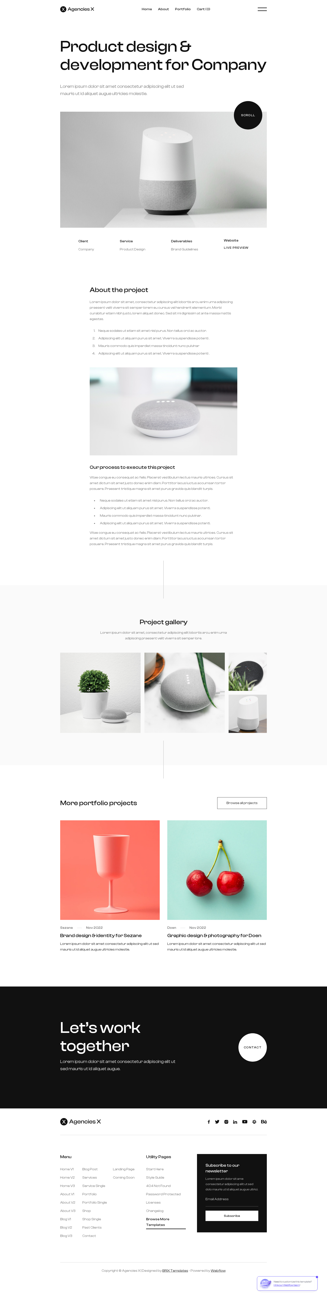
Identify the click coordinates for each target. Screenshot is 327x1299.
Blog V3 (66, 1236)
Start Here (155, 1169)
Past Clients (92, 1228)
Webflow (218, 1271)
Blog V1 (65, 1219)
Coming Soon (124, 1178)
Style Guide (155, 1178)
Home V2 (67, 1178)
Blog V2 (66, 1228)
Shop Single (91, 1219)
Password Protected (163, 1194)
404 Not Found (158, 1186)
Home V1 (67, 1169)
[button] (203, 9)
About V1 (67, 1194)
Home (147, 9)
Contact (89, 1236)
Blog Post (90, 1169)
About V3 (68, 1211)
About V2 (67, 1203)
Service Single (93, 1186)
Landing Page (124, 1169)
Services (89, 1178)
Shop (86, 1211)
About (163, 9)
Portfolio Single (94, 1203)
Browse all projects (242, 803)
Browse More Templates (157, 1222)
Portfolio (183, 9)
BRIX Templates (175, 1271)
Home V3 (67, 1186)
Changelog (155, 1211)
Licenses (153, 1203)
